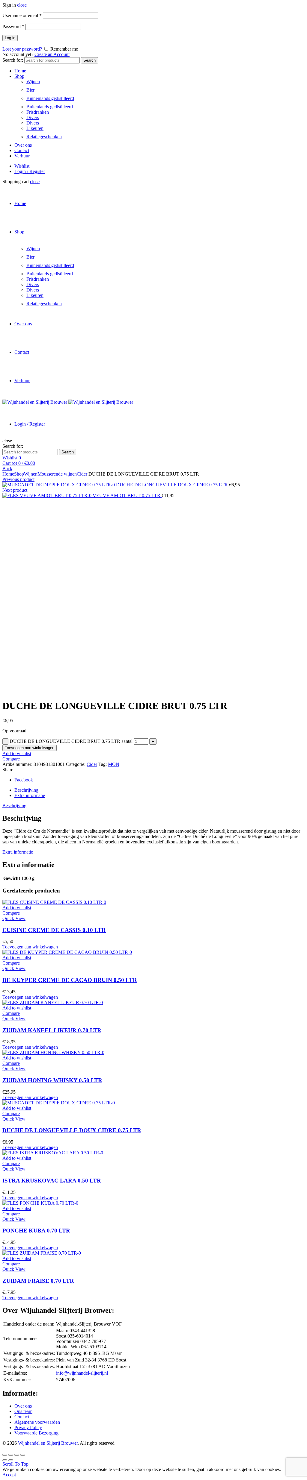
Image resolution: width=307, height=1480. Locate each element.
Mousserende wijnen (57, 473)
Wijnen (33, 81)
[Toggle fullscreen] (16, 1455)
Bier (30, 89)
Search (89, 60)
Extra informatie (29, 795)
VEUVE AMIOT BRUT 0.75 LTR (127, 495)
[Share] (10, 1455)
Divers (32, 117)
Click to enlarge (17, 691)
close (22, 4)
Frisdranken (37, 112)
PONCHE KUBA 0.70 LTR (36, 1230)
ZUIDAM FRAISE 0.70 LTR (38, 1281)
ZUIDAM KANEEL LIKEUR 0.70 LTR (51, 1030)
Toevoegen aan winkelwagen (29, 748)
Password (13, 26)
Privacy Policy (28, 1427)
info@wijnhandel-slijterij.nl (82, 1373)
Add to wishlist (16, 753)
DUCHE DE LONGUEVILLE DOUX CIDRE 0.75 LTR (172, 484)
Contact (21, 150)
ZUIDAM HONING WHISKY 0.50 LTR (52, 1080)
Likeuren (34, 128)
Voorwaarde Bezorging (36, 1432)
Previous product (18, 479)
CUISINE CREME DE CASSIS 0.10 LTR (54, 930)
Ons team (23, 1411)
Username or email (22, 15)
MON (113, 764)
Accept (9, 1474)
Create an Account (52, 54)
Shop (19, 76)
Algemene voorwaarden (37, 1422)
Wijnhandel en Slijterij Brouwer (48, 1443)
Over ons (23, 145)
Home (20, 70)
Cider (82, 473)
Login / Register (29, 171)
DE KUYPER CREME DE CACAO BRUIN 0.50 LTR (69, 980)
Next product (14, 490)
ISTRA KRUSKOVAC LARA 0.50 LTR (51, 1180)
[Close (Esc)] (4, 1455)
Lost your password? (22, 48)
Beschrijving (26, 790)
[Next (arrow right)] (10, 1460)
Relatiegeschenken (44, 136)
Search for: (12, 60)
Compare (11, 758)
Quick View (13, 918)
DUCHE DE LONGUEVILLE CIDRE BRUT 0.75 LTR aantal (71, 741)
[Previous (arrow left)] (4, 1460)
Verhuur (22, 155)
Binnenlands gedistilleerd (50, 98)
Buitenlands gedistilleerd (49, 106)
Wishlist (21, 166)
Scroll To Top (15, 1464)
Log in (10, 38)
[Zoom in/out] (22, 1455)
